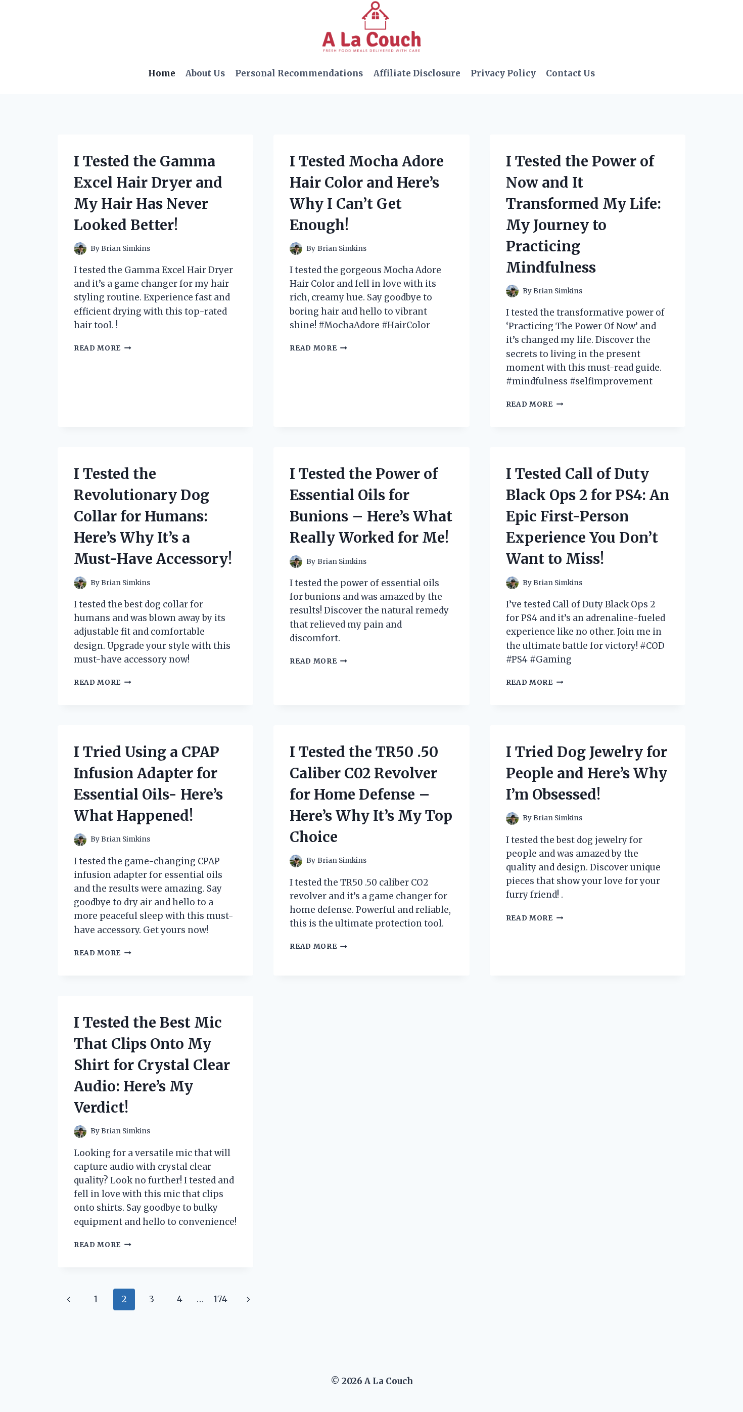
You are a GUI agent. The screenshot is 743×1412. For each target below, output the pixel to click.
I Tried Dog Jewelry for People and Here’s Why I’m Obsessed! (586, 773)
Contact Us (570, 73)
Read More (102, 348)
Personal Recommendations (299, 73)
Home (161, 73)
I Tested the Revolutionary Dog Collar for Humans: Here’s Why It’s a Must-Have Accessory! (153, 516)
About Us (205, 73)
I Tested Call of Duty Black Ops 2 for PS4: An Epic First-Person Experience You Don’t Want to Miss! (587, 516)
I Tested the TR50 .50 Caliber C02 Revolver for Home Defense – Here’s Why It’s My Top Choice (371, 794)
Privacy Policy (503, 73)
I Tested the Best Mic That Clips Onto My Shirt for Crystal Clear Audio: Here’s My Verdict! (152, 1065)
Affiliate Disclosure (417, 73)
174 (220, 1299)
